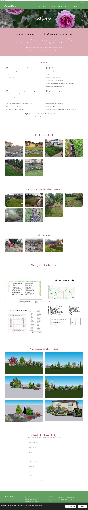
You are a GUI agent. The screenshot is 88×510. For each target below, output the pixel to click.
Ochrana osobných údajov (32, 498)
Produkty (50, 496)
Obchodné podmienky (31, 499)
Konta (49, 501)
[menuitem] (40, 6)
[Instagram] (83, 2)
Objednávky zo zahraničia (32, 501)
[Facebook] (82, 2)
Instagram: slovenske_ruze (65, 499)
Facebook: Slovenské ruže (66, 497)
